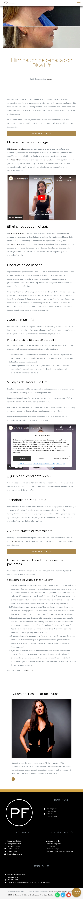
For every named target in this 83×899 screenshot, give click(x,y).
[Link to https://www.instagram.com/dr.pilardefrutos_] (13, 779)
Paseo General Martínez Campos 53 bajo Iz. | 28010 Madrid (29, 882)
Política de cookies (25, 464)
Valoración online (76, 892)
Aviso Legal (60, 464)
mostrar (49, 79)
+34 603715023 (12, 877)
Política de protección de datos (44, 464)
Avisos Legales (33, 895)
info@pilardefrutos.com (16, 875)
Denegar (41, 458)
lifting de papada (16, 149)
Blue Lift (29, 670)
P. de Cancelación (46, 895)
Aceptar (22, 458)
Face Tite (15, 160)
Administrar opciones (61, 458)
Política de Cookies (20, 895)
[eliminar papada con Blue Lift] (41, 175)
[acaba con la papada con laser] (41, 425)
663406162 (13, 541)
